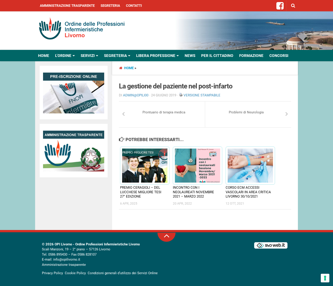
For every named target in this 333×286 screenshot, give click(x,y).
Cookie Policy (75, 273)
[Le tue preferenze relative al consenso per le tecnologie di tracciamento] (325, 278)
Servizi (88, 55)
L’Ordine (63, 55)
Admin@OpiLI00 (135, 95)
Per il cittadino (217, 55)
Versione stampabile (201, 95)
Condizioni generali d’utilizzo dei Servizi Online (123, 273)
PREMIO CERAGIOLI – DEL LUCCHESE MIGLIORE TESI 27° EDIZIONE (140, 192)
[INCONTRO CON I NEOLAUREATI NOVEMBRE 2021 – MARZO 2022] (195, 166)
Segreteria (110, 6)
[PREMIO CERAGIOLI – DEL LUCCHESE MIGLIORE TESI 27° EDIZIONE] (142, 166)
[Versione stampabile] (181, 95)
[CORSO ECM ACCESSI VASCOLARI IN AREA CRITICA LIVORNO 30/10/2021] (248, 166)
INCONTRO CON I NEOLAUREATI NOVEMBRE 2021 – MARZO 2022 (193, 192)
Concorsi (278, 55)
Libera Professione (155, 55)
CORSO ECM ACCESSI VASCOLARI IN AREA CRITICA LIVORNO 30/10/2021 (248, 192)
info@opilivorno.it (66, 259)
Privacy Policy (52, 273)
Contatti (134, 6)
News (190, 55)
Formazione (251, 55)
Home (43, 55)
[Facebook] (280, 6)
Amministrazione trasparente (67, 6)
